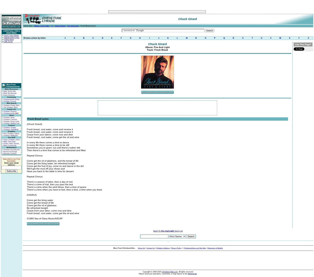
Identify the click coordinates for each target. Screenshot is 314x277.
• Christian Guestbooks (11, 149)
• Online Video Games (10, 143)
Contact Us (150, 248)
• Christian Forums (9, 101)
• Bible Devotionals (9, 93)
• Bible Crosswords (9, 145)
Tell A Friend (9, 39)
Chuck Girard (60, 26)
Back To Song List (168, 231)
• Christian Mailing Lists (11, 123)
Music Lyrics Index (42, 26)
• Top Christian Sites (9, 107)
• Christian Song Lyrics (10, 121)
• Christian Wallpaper (10, 135)
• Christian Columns (9, 119)
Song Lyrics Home (11, 36)
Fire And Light (72, 26)
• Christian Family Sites (10, 105)
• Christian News (8, 117)
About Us (141, 248)
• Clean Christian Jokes (11, 139)
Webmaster (192, 274)
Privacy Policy (176, 248)
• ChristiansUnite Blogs (10, 99)
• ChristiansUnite (10, 113)
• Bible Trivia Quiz (9, 141)
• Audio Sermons (8, 95)
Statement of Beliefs (215, 248)
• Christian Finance (9, 111)
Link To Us (8, 41)
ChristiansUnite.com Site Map (195, 248)
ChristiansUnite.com (170, 272)
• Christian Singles (9, 127)
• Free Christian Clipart (10, 133)
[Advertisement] (147, 11)
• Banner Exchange (9, 151)
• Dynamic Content (9, 153)
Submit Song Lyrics (11, 38)
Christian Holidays (163, 248)
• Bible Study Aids (9, 91)
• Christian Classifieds (10, 129)
